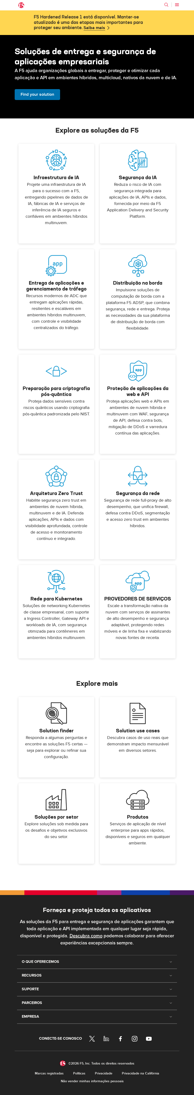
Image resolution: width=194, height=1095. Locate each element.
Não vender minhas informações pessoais (92, 1081)
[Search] (166, 4)
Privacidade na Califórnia (140, 1073)
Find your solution (37, 94)
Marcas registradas (49, 1073)
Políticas (79, 1073)
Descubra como (86, 936)
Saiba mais (94, 28)
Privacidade (103, 1073)
